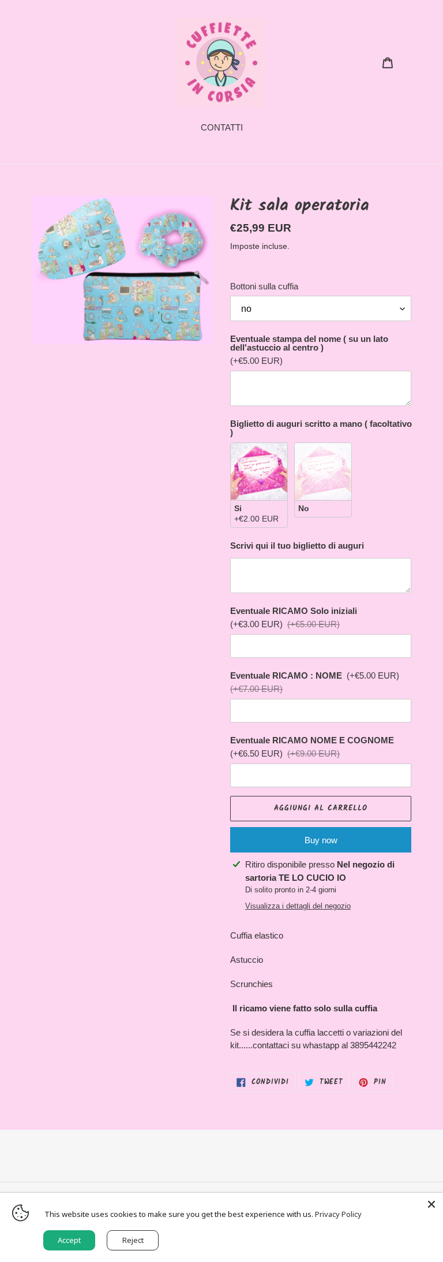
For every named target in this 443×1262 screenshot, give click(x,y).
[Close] (431, 1204)
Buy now (321, 840)
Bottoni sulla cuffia (264, 286)
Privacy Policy (338, 1214)
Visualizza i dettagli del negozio (298, 906)
